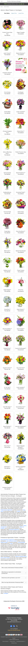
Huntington (6, 593)
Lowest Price (21, 13)
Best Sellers (7, 13)
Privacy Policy (12, 641)
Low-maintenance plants (11, 541)
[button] (25, 643)
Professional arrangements (6, 509)
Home (2, 6)
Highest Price (14, 13)
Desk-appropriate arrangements (7, 539)
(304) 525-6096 (14, 620)
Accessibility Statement (21, 641)
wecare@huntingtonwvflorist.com (14, 621)
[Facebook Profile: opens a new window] (11, 626)
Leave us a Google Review (14, 630)
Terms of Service (5, 641)
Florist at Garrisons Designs (14, 1)
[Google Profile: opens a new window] (14, 626)
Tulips (11, 543)
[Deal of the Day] (20, 66)
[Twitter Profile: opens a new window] (17, 626)
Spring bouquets (21, 542)
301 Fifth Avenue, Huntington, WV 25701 (14, 619)
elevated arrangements (14, 529)
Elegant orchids (4, 542)
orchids (18, 511)
